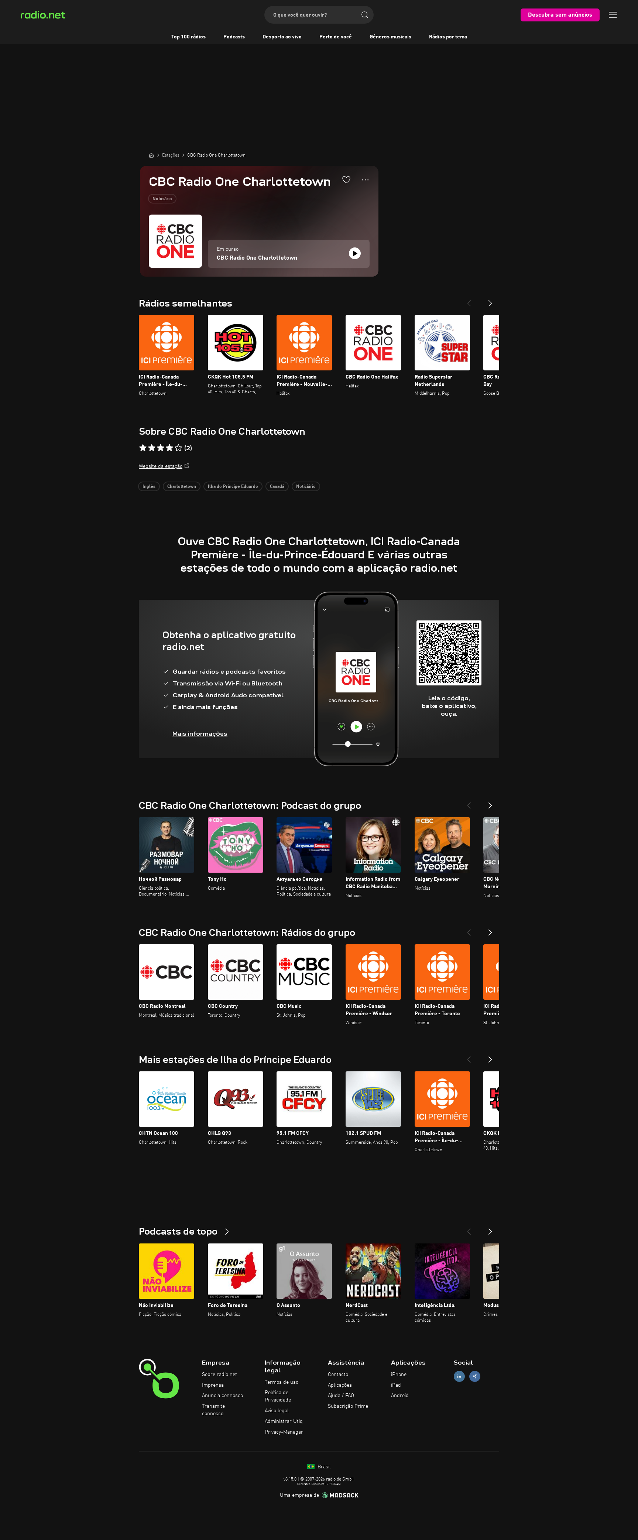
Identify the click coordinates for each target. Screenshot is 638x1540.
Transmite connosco (213, 1410)
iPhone (399, 1374)
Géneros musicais (390, 37)
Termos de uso (281, 1382)
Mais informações (199, 734)
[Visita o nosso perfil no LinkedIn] (459, 1376)
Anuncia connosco (222, 1395)
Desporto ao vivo (282, 37)
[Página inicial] (151, 155)
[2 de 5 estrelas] (151, 448)
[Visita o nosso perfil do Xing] (475, 1376)
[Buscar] (364, 14)
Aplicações (340, 1385)
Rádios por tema (448, 37)
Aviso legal (277, 1410)
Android (400, 1395)
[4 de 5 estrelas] (169, 448)
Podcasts (234, 37)
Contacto (338, 1374)
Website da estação (160, 466)
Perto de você (335, 37)
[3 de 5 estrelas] (160, 448)
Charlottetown (181, 487)
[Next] (490, 300)
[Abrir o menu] (612, 14)
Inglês (149, 487)
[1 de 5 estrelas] (142, 448)
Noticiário (162, 199)
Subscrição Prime (348, 1406)
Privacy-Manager (284, 1432)
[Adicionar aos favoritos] (346, 179)
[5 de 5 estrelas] (178, 448)
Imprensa (213, 1385)
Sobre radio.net (219, 1374)
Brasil (323, 1466)
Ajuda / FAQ (341, 1395)
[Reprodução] (355, 253)
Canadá (277, 487)
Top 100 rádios (188, 37)
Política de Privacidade (278, 1396)
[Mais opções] (365, 179)
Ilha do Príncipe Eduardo (233, 487)
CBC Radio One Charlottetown (257, 258)
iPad (396, 1385)
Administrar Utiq (284, 1421)
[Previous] (469, 300)
